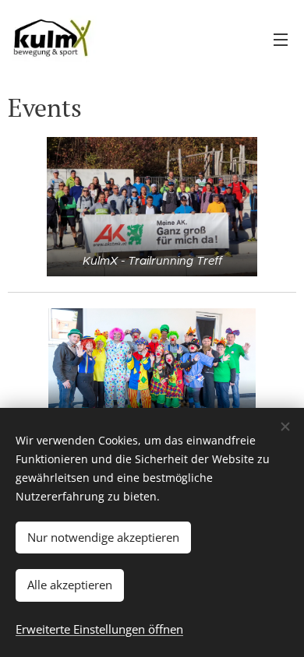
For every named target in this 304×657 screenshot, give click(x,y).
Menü (280, 38)
